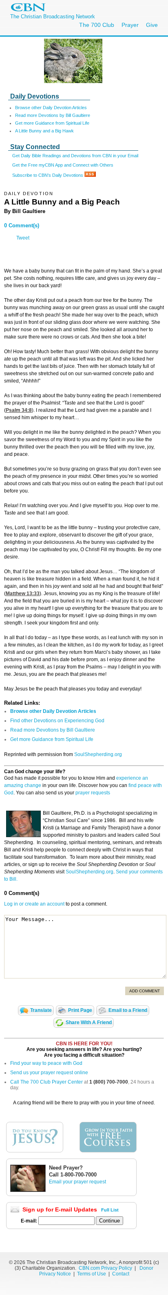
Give (152, 25)
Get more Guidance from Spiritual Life (52, 123)
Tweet (22, 238)
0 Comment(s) (21, 225)
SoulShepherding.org (98, 754)
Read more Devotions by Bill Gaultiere (52, 115)
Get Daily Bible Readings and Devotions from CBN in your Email (75, 155)
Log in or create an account (34, 904)
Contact (120, 1274)
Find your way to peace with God (46, 1063)
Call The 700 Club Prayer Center (46, 1082)
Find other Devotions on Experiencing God (57, 720)
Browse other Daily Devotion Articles (51, 107)
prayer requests (92, 793)
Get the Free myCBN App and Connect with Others (62, 165)
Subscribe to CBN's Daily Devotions (48, 175)
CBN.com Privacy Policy (105, 1268)
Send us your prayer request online (49, 1072)
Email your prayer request (77, 1182)
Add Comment (144, 991)
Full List (110, 1209)
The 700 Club (96, 25)
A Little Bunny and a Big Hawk (44, 130)
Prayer (130, 25)
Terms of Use (92, 1274)
